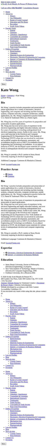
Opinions (13, 32)
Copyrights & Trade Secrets (20, 45)
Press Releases (15, 76)
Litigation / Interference (18, 35)
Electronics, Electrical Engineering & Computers (27, 57)
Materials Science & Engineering (22, 55)
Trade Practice (15, 43)
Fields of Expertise (12, 49)
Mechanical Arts (16, 61)
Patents (12, 30)
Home (7, 12)
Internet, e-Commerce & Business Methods (25, 59)
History (12, 16)
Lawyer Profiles (11, 68)
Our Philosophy (15, 18)
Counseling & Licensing (19, 37)
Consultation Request (30, 8)
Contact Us (9, 78)
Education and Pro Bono (19, 22)
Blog (7, 70)
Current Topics (15, 74)
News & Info (10, 72)
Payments (8, 80)
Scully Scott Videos (17, 26)
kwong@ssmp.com (13, 164)
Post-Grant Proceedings (18, 47)
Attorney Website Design (10, 283)
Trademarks (14, 41)
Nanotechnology (16, 63)
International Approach (18, 39)
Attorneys (10, 96)
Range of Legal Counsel (19, 20)
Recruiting (14, 24)
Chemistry (13, 53)
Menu (3, 84)
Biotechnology (15, 51)
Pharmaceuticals (16, 66)
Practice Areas (10, 28)
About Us (9, 14)
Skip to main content (8, 2)
